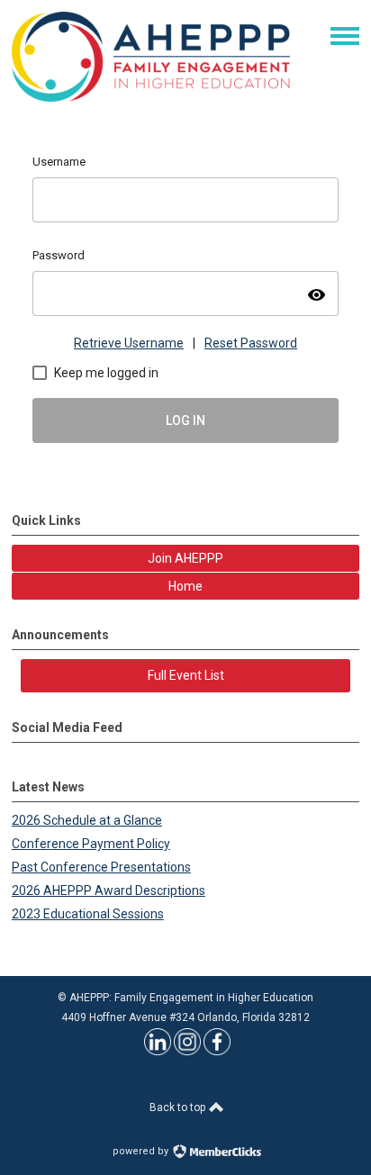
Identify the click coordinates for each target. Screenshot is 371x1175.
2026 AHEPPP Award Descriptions (108, 890)
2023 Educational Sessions (88, 914)
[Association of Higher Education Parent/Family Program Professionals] (151, 97)
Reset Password (250, 343)
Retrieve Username (129, 343)
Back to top (178, 1107)
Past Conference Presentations (101, 867)
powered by (142, 1151)
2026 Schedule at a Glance (87, 820)
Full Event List (186, 675)
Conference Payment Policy (91, 843)
